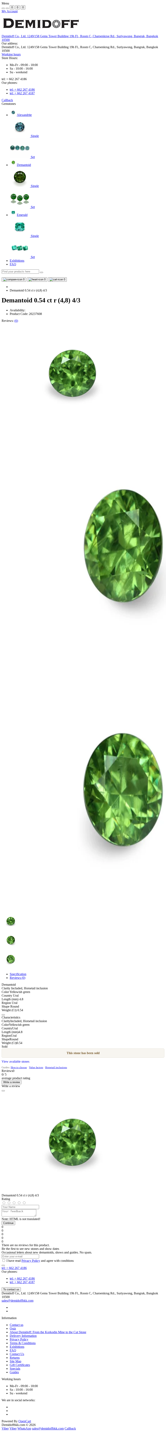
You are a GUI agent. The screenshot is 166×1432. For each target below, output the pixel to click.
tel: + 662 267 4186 (22, 89)
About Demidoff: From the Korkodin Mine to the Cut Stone (48, 1332)
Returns (15, 1357)
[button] (11, 54)
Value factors (36, 1067)
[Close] (3, 1090)
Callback (7, 100)
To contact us (11, 1289)
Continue (8, 1223)
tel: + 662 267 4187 (22, 93)
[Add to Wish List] (3, 1014)
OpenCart (24, 1421)
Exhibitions (17, 260)
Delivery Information (23, 1335)
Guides (14, 1372)
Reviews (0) (17, 977)
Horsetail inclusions (56, 1067)
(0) (16, 320)
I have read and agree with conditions (40, 1260)
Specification (18, 974)
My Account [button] (10, 11)
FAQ (13, 264)
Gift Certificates (20, 1365)
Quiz (13, 1328)
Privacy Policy (30, 1260)
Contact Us (17, 1354)
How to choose (19, 1067)
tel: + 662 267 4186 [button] (14, 1268)
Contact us (16, 1325)
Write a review (11, 1082)
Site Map (15, 1361)
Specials (15, 1368)
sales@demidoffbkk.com (17, 1300)
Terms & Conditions (23, 1343)
